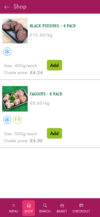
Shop (18, 6)
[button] (45, 208)
